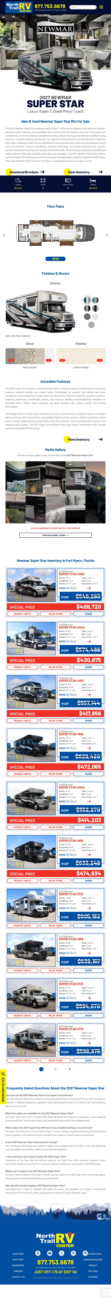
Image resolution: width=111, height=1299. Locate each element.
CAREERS (18, 1271)
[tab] (87, 300)
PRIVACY (93, 1265)
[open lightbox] (15, 492)
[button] (101, 7)
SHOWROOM (18, 1265)
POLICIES (93, 1271)
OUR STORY (18, 1259)
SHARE (88, 614)
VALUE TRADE (56, 614)
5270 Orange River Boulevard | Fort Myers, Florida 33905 (55, 1268)
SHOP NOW (18, 1253)
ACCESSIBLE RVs (93, 1253)
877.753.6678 (50, 6)
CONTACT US (18, 1276)
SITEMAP (93, 1276)
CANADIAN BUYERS (93, 1259)
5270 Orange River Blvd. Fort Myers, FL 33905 (50, 10)
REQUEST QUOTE (22, 614)
